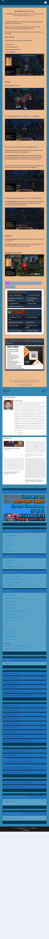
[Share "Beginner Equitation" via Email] (35, 381)
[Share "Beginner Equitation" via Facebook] (15, 381)
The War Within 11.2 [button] (12, 678)
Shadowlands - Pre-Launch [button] (15, 772)
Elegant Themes (21, 828)
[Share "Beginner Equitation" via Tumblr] (22, 381)
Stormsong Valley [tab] (24, 283)
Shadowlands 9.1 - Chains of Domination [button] (19, 761)
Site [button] (7, 491)
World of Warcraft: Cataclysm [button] (16, 797)
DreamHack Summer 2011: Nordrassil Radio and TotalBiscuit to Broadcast (34, 480)
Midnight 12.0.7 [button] (10, 556)
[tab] (24, 492)
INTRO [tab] (8, 283)
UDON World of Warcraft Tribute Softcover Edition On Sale (11, 472)
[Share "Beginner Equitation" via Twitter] (17, 381)
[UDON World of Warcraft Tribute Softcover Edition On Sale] (14, 464)
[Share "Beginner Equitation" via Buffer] (30, 381)
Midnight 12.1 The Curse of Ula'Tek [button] (17, 530)
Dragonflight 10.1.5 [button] (12, 723)
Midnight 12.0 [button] (10, 590)
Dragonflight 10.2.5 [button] (12, 710)
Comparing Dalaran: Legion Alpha (12, 448)
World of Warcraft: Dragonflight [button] (17, 740)
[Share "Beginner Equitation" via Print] (38, 381)
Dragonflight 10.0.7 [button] (12, 732)
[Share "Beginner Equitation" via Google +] (20, 381)
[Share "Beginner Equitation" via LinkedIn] (27, 381)
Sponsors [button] (9, 659)
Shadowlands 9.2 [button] (11, 755)
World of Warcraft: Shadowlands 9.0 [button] (18, 768)
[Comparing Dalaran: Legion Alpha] (14, 444)
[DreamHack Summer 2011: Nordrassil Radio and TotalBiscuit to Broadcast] (35, 468)
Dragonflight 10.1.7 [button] (12, 718)
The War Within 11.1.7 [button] (12, 682)
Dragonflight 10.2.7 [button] (12, 705)
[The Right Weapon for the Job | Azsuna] (35, 447)
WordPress (33, 828)
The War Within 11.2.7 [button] (12, 673)
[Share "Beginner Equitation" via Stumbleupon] (33, 381)
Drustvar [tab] (14, 283)
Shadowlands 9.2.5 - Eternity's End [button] (17, 751)
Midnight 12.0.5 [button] (10, 571)
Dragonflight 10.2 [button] (12, 714)
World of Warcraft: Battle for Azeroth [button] (19, 782)
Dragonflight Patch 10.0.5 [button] (14, 736)
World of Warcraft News (33, 14)
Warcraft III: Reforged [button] (13, 813)
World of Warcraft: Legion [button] (15, 786)
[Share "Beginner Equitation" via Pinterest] (25, 381)
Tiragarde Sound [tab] (36, 283)
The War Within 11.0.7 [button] (12, 691)
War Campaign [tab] (10, 287)
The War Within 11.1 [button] (12, 686)
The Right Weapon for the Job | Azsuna (34, 454)
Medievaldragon (15, 14)
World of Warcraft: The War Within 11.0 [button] (19, 695)
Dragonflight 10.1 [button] (12, 727)
